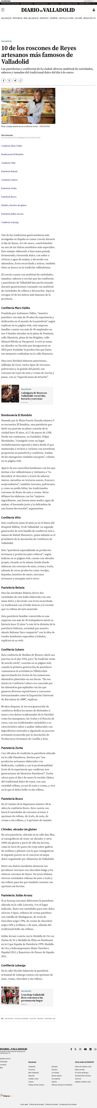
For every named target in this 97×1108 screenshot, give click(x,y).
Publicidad (3, 1062)
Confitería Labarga (10, 222)
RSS (1, 1068)
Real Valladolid (31, 18)
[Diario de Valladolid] (48, 10)
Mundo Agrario (57, 1076)
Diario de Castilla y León (83, 1067)
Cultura (78, 18)
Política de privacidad (36, 1104)
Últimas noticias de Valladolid (62, 1085)
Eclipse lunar (54, 3)
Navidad (40, 1018)
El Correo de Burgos (81, 1073)
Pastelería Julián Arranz (12, 214)
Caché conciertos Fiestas (69, 3)
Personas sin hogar (52, 1018)
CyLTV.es (78, 1079)
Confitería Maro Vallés (11, 146)
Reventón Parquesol (41, 3)
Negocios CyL (90, 18)
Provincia (17, 18)
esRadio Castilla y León (83, 1082)
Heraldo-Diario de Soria (83, 1076)
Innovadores (56, 1079)
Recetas (33, 1018)
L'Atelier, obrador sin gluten (13, 205)
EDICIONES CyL (88, 1)
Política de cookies (51, 1104)
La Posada (55, 1073)
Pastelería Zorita (9, 188)
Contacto (3, 1065)
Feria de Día (15, 3)
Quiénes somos (5, 1059)
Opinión (53, 18)
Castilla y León (66, 18)
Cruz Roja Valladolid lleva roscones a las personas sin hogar (32, 997)
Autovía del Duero (27, 3)
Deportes (44, 18)
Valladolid (6, 18)
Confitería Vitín (8, 163)
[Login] (94, 10)
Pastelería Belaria (9, 171)
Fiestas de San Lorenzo (36, 1085)
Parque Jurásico (85, 3)
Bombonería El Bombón (12, 154)
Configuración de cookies (68, 1104)
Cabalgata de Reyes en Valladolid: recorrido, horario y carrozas (34, 395)
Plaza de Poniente (22, 1018)
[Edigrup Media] (6, 1095)
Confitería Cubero (9, 180)
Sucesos (54, 1070)
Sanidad (54, 1067)
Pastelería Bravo (8, 197)
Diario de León (80, 1070)
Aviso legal (24, 1104)
